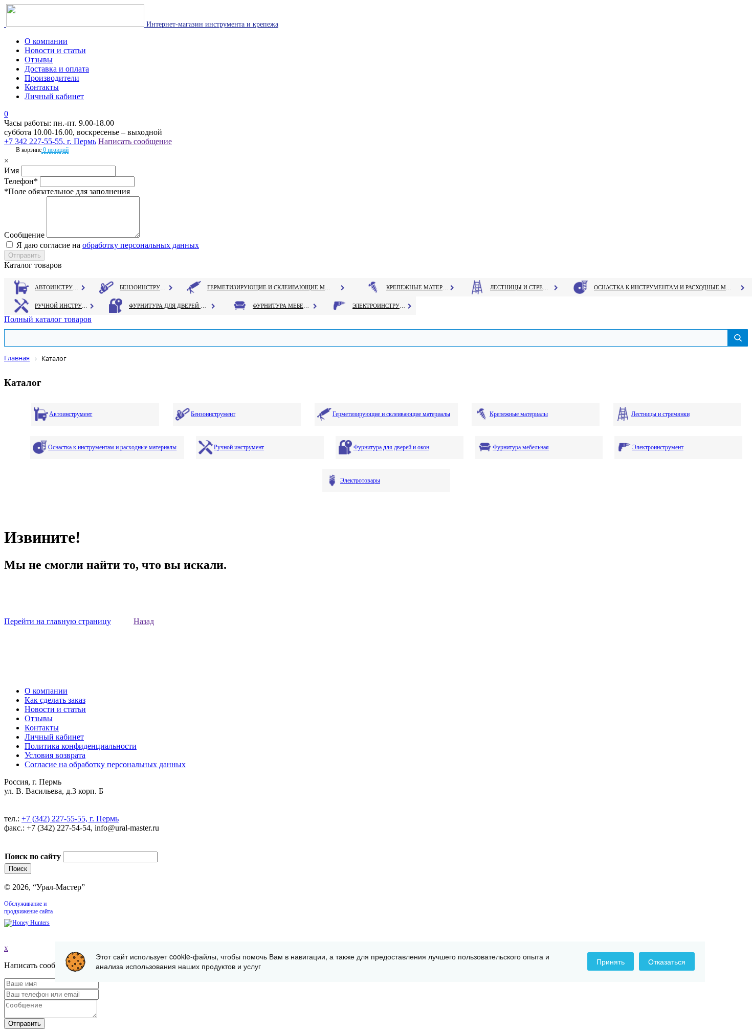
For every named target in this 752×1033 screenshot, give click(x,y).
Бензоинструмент (144, 287)
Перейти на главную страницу (57, 621)
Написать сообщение (135, 141)
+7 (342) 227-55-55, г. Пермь (70, 818)
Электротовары (360, 480)
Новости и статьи (55, 50)
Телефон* (21, 181)
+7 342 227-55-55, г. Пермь (50, 141)
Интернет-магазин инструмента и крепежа (211, 24)
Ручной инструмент (62, 306)
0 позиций (55, 149)
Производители (52, 78)
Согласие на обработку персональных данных (105, 764)
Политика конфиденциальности (81, 746)
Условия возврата (55, 755)
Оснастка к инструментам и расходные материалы (663, 287)
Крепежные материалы (417, 287)
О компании (46, 41)
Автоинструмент (58, 287)
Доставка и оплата (57, 68)
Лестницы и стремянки (521, 287)
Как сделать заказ (55, 700)
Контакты (42, 87)
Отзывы (39, 59)
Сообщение (24, 235)
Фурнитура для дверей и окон (168, 306)
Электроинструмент (379, 306)
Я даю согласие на (107, 245)
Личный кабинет (54, 96)
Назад (144, 621)
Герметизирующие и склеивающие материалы (270, 287)
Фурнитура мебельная (282, 306)
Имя (11, 170)
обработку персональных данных (140, 245)
